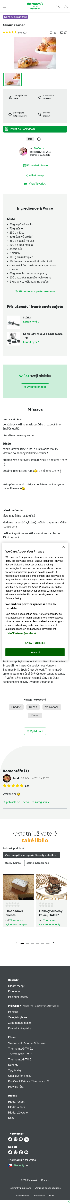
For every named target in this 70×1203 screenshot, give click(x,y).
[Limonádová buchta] (18, 887)
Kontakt (45, 1180)
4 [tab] (37, 943)
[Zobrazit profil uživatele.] (23, 151)
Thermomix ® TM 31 (20, 1054)
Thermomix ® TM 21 (20, 1048)
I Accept (35, 652)
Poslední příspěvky (19, 1028)
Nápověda (39, 1195)
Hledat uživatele (18, 1112)
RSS (11, 1118)
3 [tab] (32, 943)
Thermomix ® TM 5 (19, 1059)
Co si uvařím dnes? (19, 1075)
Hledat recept (16, 986)
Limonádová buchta (14, 913)
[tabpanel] (35, 910)
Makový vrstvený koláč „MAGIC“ (51, 913)
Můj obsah (33, 1005)
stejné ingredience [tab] (38, 862)
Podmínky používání (20, 1187)
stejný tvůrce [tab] (13, 862)
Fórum (12, 1037)
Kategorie (14, 991)
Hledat (12, 1095)
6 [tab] (47, 943)
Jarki (16, 778)
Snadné (16, 707)
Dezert (33, 707)
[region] (35, 602)
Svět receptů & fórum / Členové (27, 1043)
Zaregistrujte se (17, 1017)
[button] (4, 6)
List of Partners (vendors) (20, 633)
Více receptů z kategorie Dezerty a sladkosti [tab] (31, 855)
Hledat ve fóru (16, 1107)
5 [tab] (42, 943)
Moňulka (39, 148)
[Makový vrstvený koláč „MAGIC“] (51, 887)
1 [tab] (22, 943)
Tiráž (51, 1195)
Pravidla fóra (15, 1086)
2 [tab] (27, 943)
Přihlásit (13, 1011)
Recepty (13, 980)
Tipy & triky (14, 1070)
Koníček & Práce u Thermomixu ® (28, 1081)
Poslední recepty (18, 996)
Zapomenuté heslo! (19, 1022)
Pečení (35, 715)
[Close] (63, 546)
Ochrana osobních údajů (48, 1187)
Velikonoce (52, 707)
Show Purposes (35, 642)
